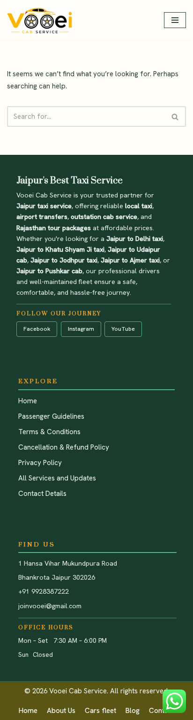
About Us (61, 710)
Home (27, 401)
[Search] (175, 116)
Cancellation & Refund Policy (63, 447)
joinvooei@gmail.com (50, 606)
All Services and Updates (57, 478)
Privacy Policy (40, 462)
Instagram (81, 329)
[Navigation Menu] (175, 20)
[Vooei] (40, 20)
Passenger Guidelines (51, 416)
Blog (133, 710)
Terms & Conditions (49, 431)
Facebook (36, 329)
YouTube (123, 329)
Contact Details (42, 493)
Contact (161, 710)
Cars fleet (100, 710)
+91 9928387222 (43, 591)
